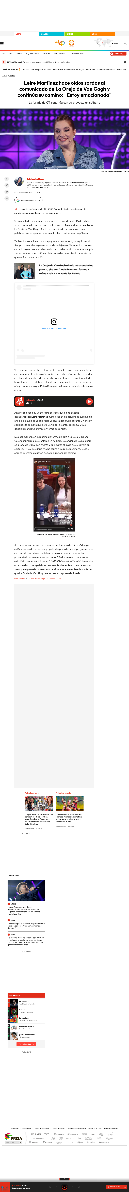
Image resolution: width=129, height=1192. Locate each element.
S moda (80, 1141)
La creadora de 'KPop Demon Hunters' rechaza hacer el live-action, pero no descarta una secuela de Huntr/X (69, 818)
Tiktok (54, 1101)
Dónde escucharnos (111, 1128)
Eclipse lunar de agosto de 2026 (37, 69)
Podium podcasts (59, 1141)
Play (64, 1187)
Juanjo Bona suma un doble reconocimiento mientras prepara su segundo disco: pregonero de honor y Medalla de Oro (24, 910)
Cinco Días (70, 1137)
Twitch (75, 1101)
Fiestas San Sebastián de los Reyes (68, 69)
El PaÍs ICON (70, 1141)
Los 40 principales (48, 1134)
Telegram (6, 198)
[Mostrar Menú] (3, 43)
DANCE (70, 34)
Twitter (6, 185)
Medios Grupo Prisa (13, 1142)
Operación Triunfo (54, 578)
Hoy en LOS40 (59, 54)
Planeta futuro (98, 1137)
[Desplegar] (64, 1179)
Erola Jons (90, 69)
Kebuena (107, 1137)
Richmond (34, 1141)
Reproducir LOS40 (89, 401)
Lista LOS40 (7, 54)
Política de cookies (58, 1128)
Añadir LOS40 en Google (30, 200)
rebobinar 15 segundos (56, 1187)
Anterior (50, 1187)
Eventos (46, 54)
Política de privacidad (41, 1128)
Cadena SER (84, 1134)
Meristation (103, 1141)
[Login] (125, 43)
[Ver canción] (14, 1003)
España (115, 43)
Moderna (46, 1141)
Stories (80, 1101)
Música (19, 54)
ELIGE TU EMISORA (115, 1187)
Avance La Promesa (106, 69)
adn (100, 1134)
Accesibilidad (26, 1128)
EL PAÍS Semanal (88, 1137)
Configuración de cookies (77, 1128)
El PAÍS (35, 1134)
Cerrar (125, 62)
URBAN (95, 34)
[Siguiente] (125, 69)
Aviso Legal (15, 1128)
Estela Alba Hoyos (35, 179)
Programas (34, 54)
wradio (60, 1137)
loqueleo (91, 1141)
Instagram (49, 1101)
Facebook (6, 179)
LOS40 (18, 34)
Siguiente (78, 1187)
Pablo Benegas (48, 386)
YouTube (59, 1101)
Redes (12, 76)
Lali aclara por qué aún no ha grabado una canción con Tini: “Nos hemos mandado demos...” (26, 925)
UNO (53, 1137)
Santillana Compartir (73, 1134)
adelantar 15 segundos (72, 1187)
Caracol (109, 1134)
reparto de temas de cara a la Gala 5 (59, 437)
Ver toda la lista (25, 1044)
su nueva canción (34, 257)
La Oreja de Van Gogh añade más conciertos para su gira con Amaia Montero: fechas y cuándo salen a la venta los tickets (66, 269)
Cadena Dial (79, 1137)
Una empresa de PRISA (13, 1136)
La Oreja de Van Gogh (36, 578)
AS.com (91, 1134)
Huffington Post (39, 1137)
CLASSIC (45, 34)
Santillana (59, 1134)
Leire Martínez (19, 578)
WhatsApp (6, 192)
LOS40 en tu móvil (95, 1128)
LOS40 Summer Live (76, 54)
